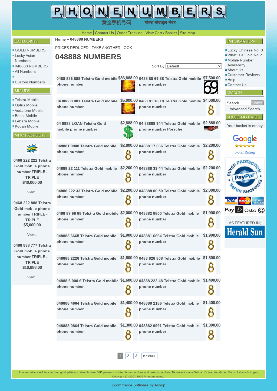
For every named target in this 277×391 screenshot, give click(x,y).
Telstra (198, 372)
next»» (149, 356)
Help (231, 79)
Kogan (253, 372)
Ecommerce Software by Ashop (138, 385)
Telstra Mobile (27, 99)
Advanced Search (245, 109)
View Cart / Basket (161, 33)
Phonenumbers (28, 372)
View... (32, 192)
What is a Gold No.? (244, 55)
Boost (232, 372)
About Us (235, 70)
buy (46, 372)
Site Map (187, 33)
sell (41, 372)
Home (87, 33)
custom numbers (159, 372)
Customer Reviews (243, 75)
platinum (72, 372)
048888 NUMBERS (31, 66)
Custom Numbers (30, 82)
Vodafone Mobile (29, 110)
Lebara (241, 372)
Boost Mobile (26, 115)
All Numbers (25, 71)
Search (257, 103)
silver (82, 372)
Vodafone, (220, 372)
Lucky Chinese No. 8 (245, 50)
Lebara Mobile (27, 121)
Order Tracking (130, 33)
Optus (208, 372)
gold (63, 372)
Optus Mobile (26, 105)
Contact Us (104, 33)
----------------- (26, 76)
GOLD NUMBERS (30, 50)
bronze (91, 372)
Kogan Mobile (26, 126)
